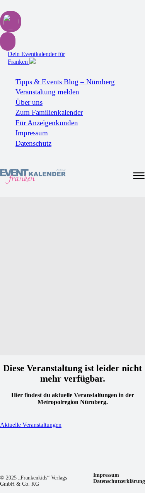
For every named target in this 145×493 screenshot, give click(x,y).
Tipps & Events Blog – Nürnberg (65, 82)
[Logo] (33, 176)
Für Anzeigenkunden (46, 123)
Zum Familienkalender (49, 112)
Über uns (29, 102)
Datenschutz (33, 143)
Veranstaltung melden (47, 92)
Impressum (31, 133)
